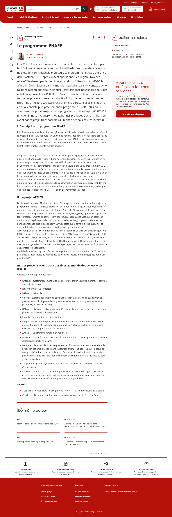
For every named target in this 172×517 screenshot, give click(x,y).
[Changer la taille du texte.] (11, 71)
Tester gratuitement (158, 2)
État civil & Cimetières (28, 17)
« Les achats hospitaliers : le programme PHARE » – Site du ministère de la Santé (63, 390)
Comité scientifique (130, 2)
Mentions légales (81, 501)
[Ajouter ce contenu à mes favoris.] (11, 38)
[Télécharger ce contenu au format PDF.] (11, 51)
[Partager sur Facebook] (93, 37)
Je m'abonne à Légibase (133, 114)
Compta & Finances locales (76, 17)
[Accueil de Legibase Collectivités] (14, 9)
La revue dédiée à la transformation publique (121, 492)
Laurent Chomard (36, 54)
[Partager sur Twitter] (99, 37)
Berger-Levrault (51, 501)
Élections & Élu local (50, 17)
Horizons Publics (111, 485)
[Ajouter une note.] (11, 44)
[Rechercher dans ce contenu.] (11, 78)
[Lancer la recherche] (84, 9)
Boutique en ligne (48, 496)
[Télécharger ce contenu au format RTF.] (11, 58)
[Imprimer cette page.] (11, 64)
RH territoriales (137, 17)
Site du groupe (46, 492)
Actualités (40, 27)
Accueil (10, 17)
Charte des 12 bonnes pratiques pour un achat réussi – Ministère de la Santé (61, 395)
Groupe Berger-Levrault (51, 485)
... (115, 63)
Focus (50, 27)
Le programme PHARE (64, 27)
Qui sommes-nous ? (82, 492)
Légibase (79, 485)
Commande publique (102, 17)
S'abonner (144, 2)
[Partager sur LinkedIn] (105, 37)
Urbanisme (121, 17)
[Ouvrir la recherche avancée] (78, 9)
